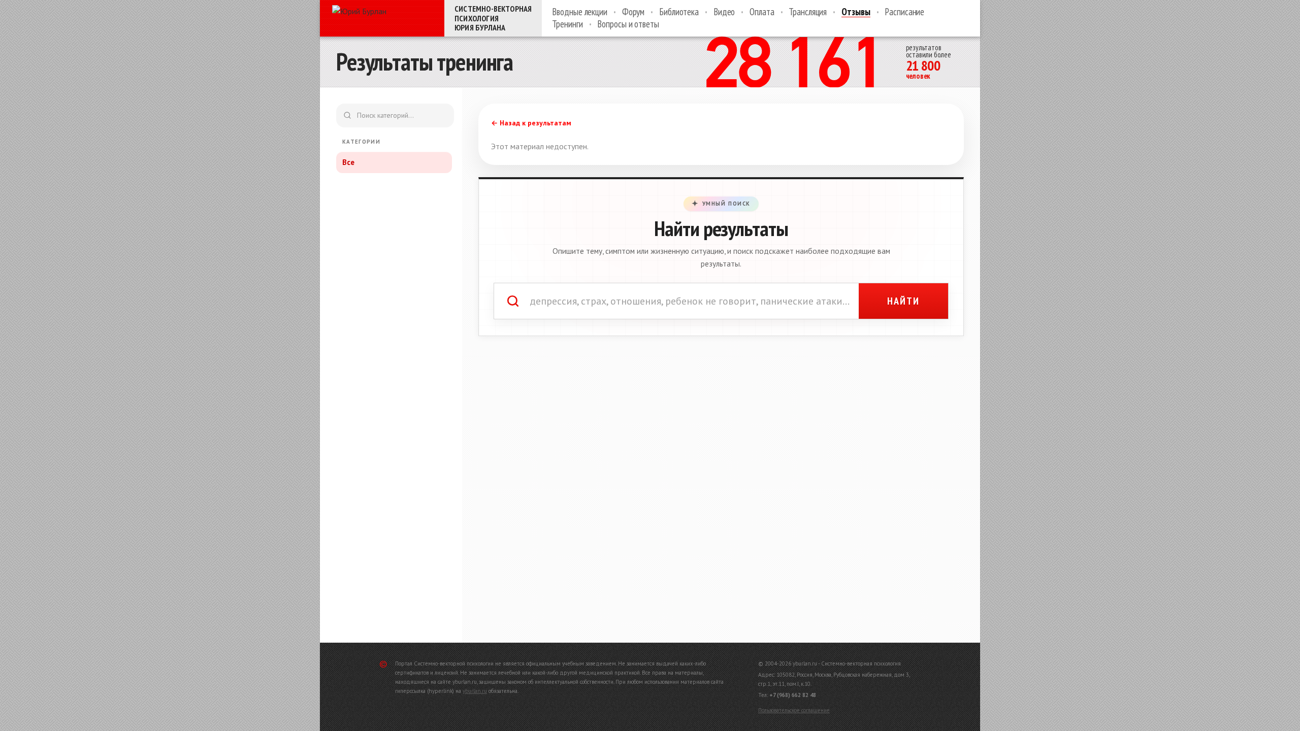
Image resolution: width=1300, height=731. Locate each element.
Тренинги (567, 24)
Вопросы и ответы (628, 24)
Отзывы (855, 12)
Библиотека (679, 12)
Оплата (762, 12)
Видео (724, 12)
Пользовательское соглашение (794, 710)
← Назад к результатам (531, 122)
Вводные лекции (579, 12)
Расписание (904, 12)
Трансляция (808, 12)
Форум (633, 12)
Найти (903, 301)
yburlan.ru (475, 690)
